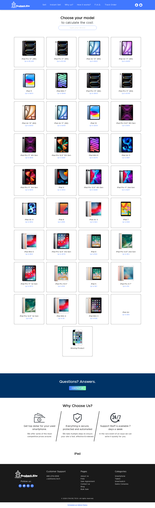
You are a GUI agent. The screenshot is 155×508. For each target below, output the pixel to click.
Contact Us (77, 388)
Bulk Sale (85, 489)
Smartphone (120, 476)
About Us (85, 476)
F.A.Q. (98, 5)
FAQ (83, 479)
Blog (83, 487)
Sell (44, 5)
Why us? (69, 5)
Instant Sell (55, 5)
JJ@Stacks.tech (53, 479)
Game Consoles (121, 484)
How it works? (84, 5)
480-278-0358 (52, 476)
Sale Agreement (88, 481)
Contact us (85, 484)
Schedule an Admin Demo (77, 505)
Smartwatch (120, 481)
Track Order (111, 5)
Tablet (118, 479)
